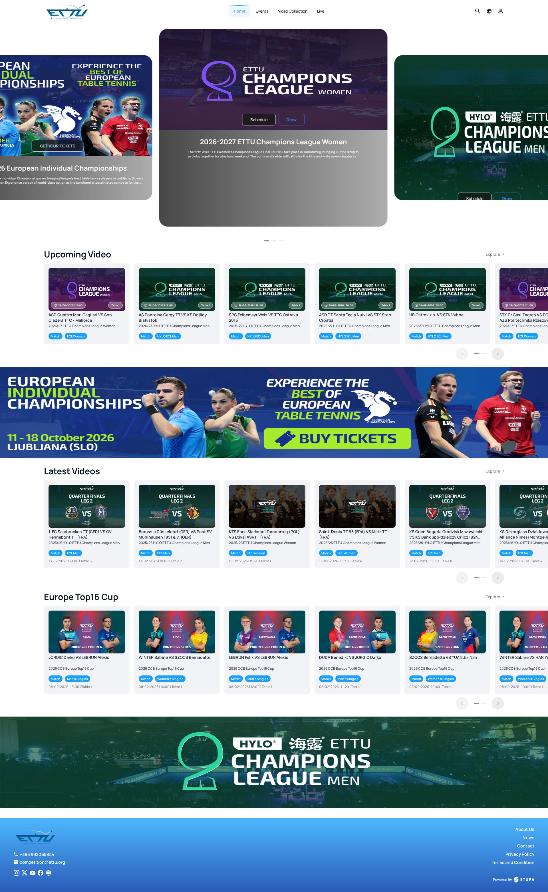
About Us (524, 829)
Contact (525, 846)
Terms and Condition (513, 862)
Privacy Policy (519, 854)
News (528, 838)
